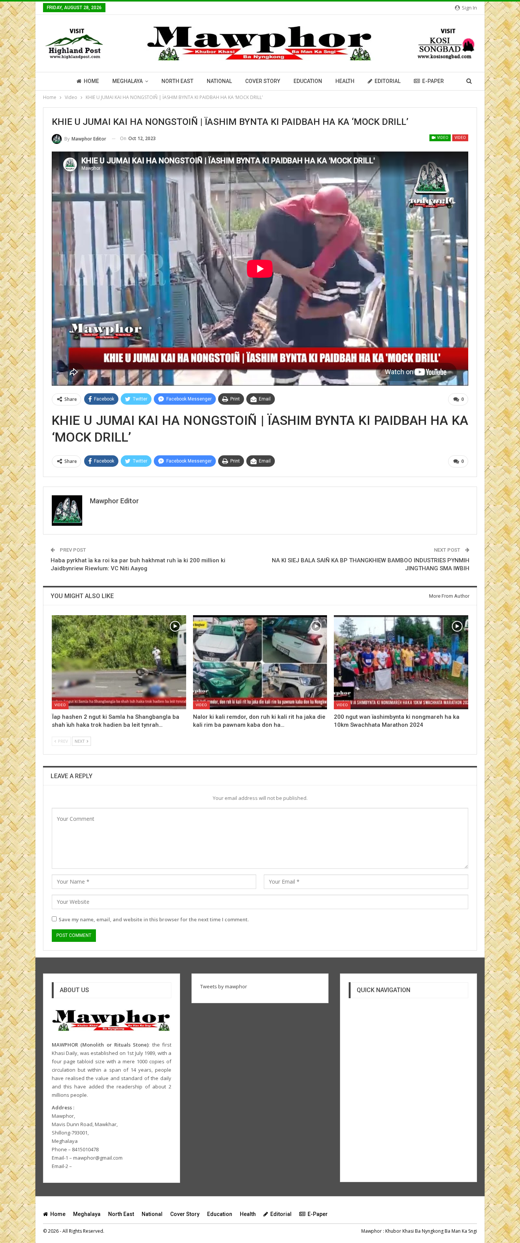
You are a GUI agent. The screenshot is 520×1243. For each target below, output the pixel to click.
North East (177, 81)
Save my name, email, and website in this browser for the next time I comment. (154, 919)
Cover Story (262, 81)
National (219, 81)
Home (91, 81)
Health (344, 81)
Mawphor (371, 1231)
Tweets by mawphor (223, 986)
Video (442, 138)
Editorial (387, 81)
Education (307, 81)
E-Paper (433, 81)
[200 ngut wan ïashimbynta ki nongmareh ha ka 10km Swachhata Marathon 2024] (401, 662)
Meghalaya (127, 81)
